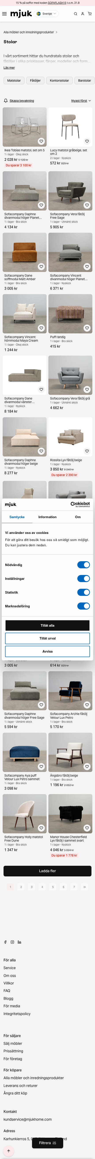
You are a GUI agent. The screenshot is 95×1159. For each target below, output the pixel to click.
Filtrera (45, 1143)
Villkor (9, 983)
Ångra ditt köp (15, 1093)
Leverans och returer (21, 1086)
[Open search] (75, 13)
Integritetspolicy (17, 1014)
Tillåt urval (48, 638)
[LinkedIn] (19, 942)
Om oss (10, 976)
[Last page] (84, 887)
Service (10, 968)
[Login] (82, 13)
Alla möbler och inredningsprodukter (29, 32)
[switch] (83, 578)
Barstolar (84, 81)
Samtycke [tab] (17, 516)
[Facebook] (5, 942)
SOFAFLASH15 (57, 2)
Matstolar (14, 81)
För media (12, 1006)
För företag (13, 1059)
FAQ (7, 991)
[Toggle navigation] (4, 13)
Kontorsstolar (59, 81)
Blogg (8, 999)
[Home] (21, 14)
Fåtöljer (35, 81)
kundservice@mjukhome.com (28, 1120)
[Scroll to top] (8, 1151)
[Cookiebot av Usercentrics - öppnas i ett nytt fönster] (70, 505)
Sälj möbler (13, 1044)
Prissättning (13, 1051)
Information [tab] (47, 516)
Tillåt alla (47, 625)
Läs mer (9, 67)
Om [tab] (78, 516)
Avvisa (47, 651)
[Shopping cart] (89, 13)
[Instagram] (12, 942)
